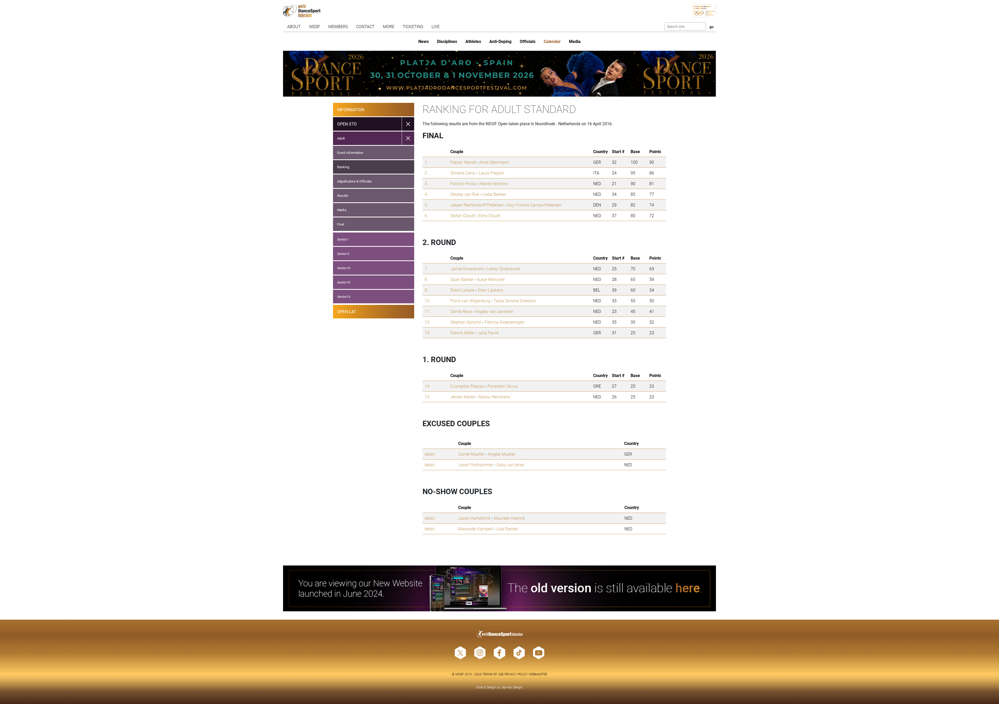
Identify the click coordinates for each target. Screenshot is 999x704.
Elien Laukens (490, 290)
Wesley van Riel (464, 194)
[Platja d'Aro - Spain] (499, 74)
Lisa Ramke (507, 528)
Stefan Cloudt (462, 215)
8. (426, 279)
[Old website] (499, 588)
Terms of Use (493, 674)
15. (427, 396)
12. (427, 322)
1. (426, 162)
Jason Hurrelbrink (474, 518)
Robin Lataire (462, 290)
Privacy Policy (516, 674)
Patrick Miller (462, 332)
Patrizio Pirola (463, 183)
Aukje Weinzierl (491, 279)
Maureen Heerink (509, 518)
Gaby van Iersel (510, 464)
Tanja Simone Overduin (515, 300)
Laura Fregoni (491, 172)
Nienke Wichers (493, 183)
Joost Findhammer (475, 464)
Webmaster (538, 674)
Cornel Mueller (471, 454)
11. (427, 311)
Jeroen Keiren (462, 396)
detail (430, 454)
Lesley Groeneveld (503, 268)
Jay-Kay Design (511, 687)
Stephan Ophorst (465, 322)
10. (427, 300)
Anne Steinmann (494, 162)
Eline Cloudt (489, 215)
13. (427, 332)
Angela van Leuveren (494, 311)
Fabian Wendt (463, 162)
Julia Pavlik (488, 332)
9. (426, 290)
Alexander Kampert (475, 528)
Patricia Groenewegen (504, 322)
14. (427, 386)
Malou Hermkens (494, 396)
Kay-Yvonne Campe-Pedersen (534, 205)
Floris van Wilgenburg (470, 300)
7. (426, 268)
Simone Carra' (463, 172)
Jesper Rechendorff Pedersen (477, 205)
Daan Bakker (461, 279)
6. (426, 215)
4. (426, 194)
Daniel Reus (461, 311)
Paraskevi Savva (503, 386)
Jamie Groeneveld (466, 268)
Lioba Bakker (494, 194)
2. (426, 172)
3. (426, 183)
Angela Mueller (501, 454)
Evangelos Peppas (467, 386)
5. (426, 205)
